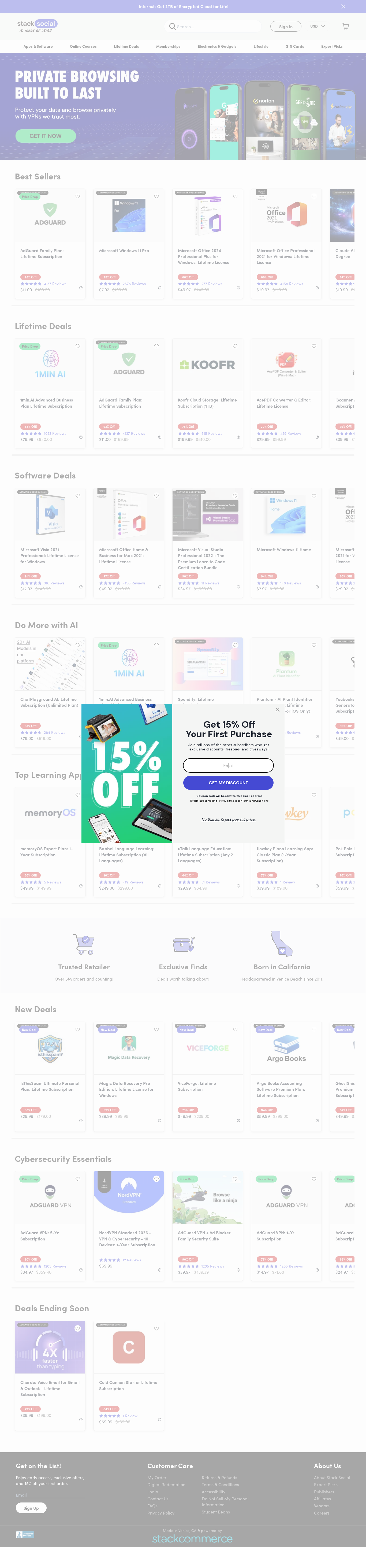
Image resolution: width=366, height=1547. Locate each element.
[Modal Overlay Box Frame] (183, 773)
